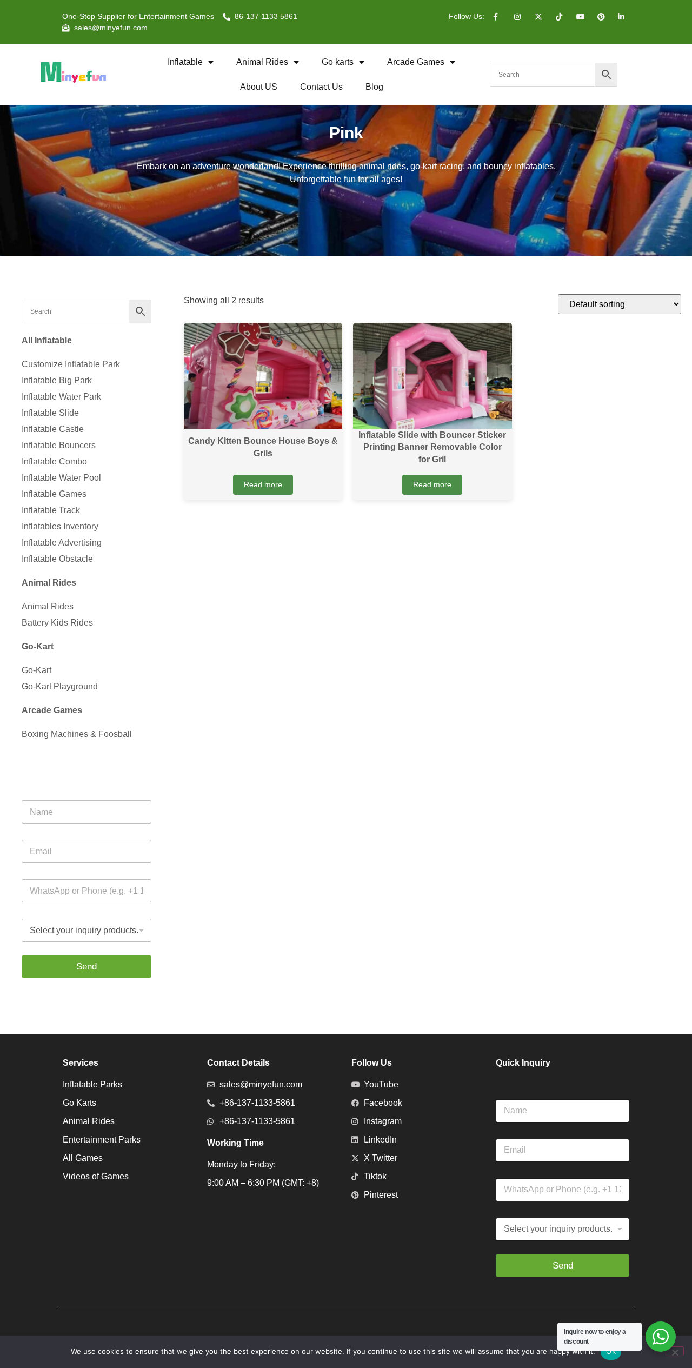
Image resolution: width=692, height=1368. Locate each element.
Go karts (338, 62)
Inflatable (185, 62)
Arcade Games (415, 62)
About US (258, 86)
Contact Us (321, 86)
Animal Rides (262, 62)
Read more (263, 484)
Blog (374, 86)
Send (86, 966)
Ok (611, 1351)
